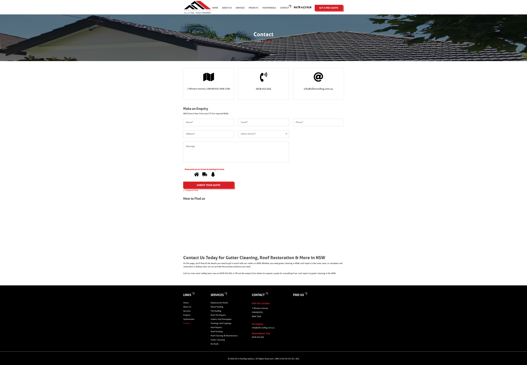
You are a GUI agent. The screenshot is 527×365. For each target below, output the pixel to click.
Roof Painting (217, 332)
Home (215, 8)
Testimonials (269, 8)
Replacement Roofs (219, 303)
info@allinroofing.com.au (318, 89)
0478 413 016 (302, 7)
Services (240, 8)
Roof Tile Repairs (218, 315)
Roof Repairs (216, 327)
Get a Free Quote (328, 8)
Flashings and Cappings (221, 323)
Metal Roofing (217, 307)
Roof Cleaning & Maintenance (224, 336)
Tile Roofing (216, 311)
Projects (253, 8)
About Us (227, 8)
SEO (297, 359)
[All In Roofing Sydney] (197, 7)
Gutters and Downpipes (221, 319)
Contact (284, 8)
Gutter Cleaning (218, 340)
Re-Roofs (215, 344)
